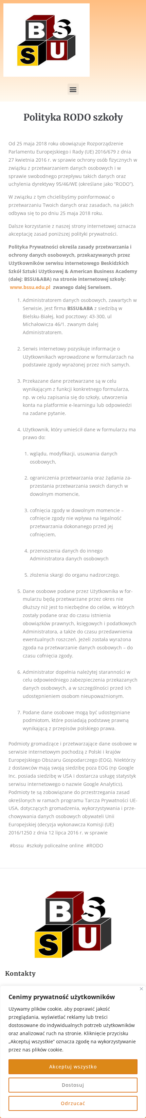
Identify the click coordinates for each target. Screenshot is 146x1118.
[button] (73, 89)
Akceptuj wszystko (73, 1066)
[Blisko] (141, 988)
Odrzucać (73, 1103)
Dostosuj (73, 1085)
